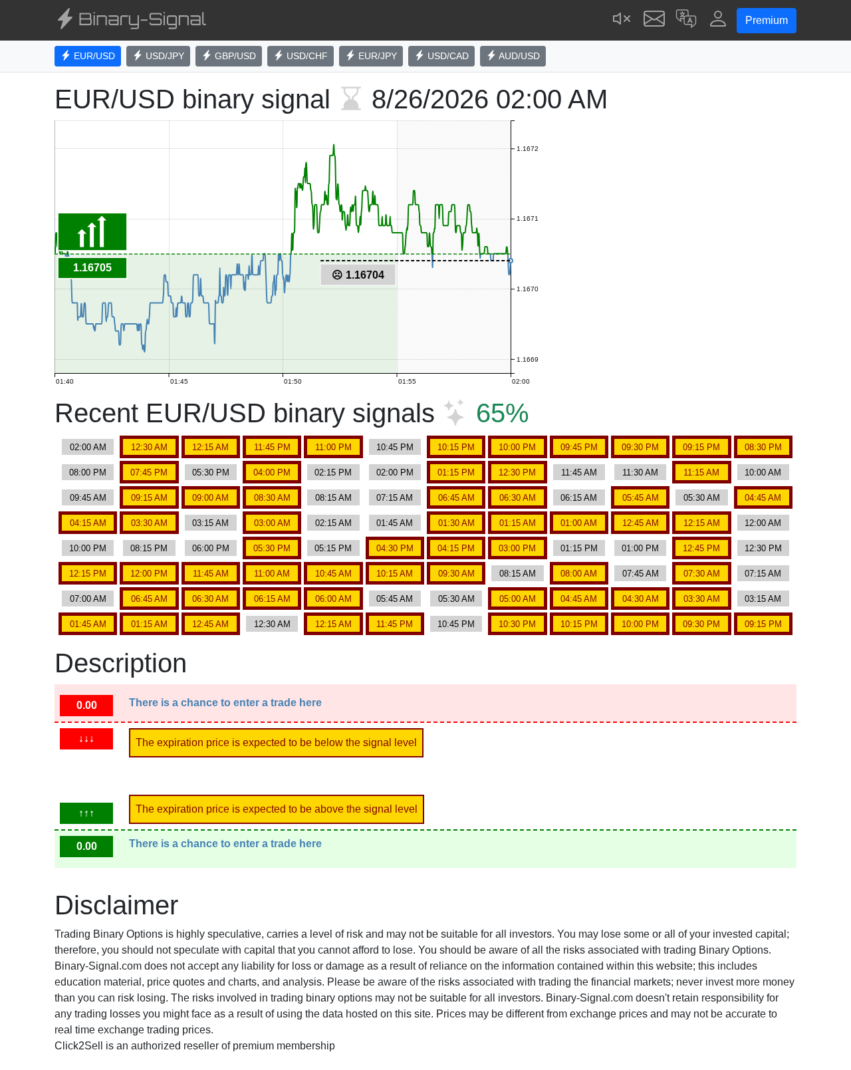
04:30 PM (395, 548)
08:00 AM (578, 574)
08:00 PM (87, 472)
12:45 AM (640, 523)
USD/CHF (306, 56)
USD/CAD (447, 56)
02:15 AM (333, 523)
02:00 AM (88, 447)
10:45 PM (395, 447)
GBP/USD (234, 56)
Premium (766, 20)
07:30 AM (701, 574)
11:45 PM (272, 447)
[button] (686, 20)
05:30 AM (701, 498)
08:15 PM (149, 548)
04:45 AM (763, 498)
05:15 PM (333, 548)
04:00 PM (272, 472)
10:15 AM (394, 574)
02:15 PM (333, 472)
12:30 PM (517, 472)
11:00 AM (272, 574)
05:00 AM (517, 599)
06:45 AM (456, 498)
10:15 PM (456, 447)
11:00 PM (333, 447)
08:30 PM (763, 447)
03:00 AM (272, 523)
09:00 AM (210, 498)
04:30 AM (640, 599)
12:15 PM (87, 574)
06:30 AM (517, 498)
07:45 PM (149, 472)
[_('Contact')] (654, 20)
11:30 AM (640, 472)
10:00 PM (517, 447)
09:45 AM (88, 498)
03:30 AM (149, 523)
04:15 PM (456, 548)
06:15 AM (578, 498)
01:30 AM (456, 523)
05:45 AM (640, 498)
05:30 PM (210, 472)
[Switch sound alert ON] (622, 20)
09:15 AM (149, 498)
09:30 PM (640, 447)
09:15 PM (701, 447)
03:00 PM (517, 548)
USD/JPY (163, 56)
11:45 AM (579, 472)
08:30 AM (272, 498)
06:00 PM (210, 548)
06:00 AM (333, 599)
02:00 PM (395, 472)
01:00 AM (578, 523)
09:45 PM (579, 447)
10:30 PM (517, 624)
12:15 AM (210, 447)
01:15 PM (456, 472)
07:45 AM (640, 574)
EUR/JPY (376, 56)
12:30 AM (149, 447)
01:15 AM (517, 523)
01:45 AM (394, 523)
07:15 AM (394, 498)
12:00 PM (149, 574)
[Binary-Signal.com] (130, 21)
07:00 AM (88, 599)
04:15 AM (88, 523)
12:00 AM (763, 523)
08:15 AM (333, 498)
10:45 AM (333, 574)
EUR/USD (93, 56)
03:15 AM (210, 523)
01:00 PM (640, 548)
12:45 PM (701, 548)
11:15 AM (701, 472)
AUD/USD (518, 56)
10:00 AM (763, 472)
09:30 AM (456, 574)
